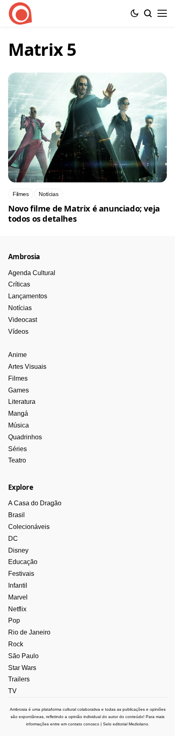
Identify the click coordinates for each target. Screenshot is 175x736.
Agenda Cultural (31, 272)
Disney (18, 550)
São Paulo (23, 655)
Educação (22, 561)
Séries (17, 448)
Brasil (16, 514)
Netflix (17, 609)
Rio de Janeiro (29, 632)
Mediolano (138, 724)
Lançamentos (27, 296)
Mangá (18, 413)
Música (18, 425)
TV (12, 691)
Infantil (17, 585)
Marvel (18, 597)
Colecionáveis (29, 526)
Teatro (17, 460)
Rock (15, 644)
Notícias (20, 307)
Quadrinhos (25, 437)
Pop (14, 620)
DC (13, 538)
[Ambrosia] (20, 13)
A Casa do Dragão (34, 503)
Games (18, 390)
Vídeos (18, 331)
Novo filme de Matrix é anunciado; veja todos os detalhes (84, 213)
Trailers (19, 679)
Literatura (21, 401)
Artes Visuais (27, 366)
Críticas (19, 284)
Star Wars (22, 667)
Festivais (21, 573)
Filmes (18, 378)
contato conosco (83, 724)
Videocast (22, 319)
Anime (17, 354)
